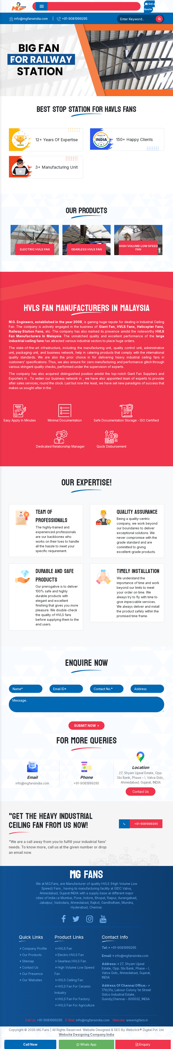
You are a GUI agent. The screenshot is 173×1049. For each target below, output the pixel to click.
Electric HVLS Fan (35, 249)
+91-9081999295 (74, 18)
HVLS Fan (64, 948)
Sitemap (27, 961)
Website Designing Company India (86, 1034)
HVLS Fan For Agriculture (76, 1005)
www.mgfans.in (136, 1020)
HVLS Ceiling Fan (70, 980)
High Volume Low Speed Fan (138, 247)
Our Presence (32, 974)
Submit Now (85, 725)
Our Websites (31, 980)
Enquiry (144, 1044)
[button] (13, 60)
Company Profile (34, 948)
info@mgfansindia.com (30, 18)
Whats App (87, 1044)
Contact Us (140, 791)
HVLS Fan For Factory (73, 999)
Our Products (31, 955)
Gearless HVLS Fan (86, 249)
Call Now (30, 1044)
